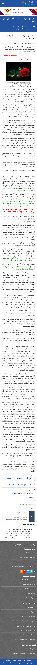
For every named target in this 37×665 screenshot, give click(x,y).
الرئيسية (29, 660)
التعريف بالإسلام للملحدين (28, 584)
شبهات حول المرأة (22, 519)
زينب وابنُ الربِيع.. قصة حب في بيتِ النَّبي (21, 485)
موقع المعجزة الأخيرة (29, 598)
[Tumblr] (31, 571)
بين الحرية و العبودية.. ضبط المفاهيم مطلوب (19, 531)
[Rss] (21, 571)
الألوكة (27, 505)
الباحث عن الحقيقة (22, 513)
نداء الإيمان (25, 508)
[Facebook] (34, 571)
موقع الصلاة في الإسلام (29, 616)
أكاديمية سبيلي (31, 607)
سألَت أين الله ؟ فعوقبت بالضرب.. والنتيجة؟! (19, 533)
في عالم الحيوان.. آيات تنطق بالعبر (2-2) (20, 529)
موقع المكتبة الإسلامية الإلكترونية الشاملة (23, 653)
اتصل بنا (8, 660)
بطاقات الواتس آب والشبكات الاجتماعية (24, 566)
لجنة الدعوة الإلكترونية (29, 553)
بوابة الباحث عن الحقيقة (29, 562)
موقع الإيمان (32, 593)
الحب (24, 338)
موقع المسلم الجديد (30, 612)
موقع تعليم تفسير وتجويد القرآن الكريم (24, 621)
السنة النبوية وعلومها (29, 635)
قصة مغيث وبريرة (11, 519)
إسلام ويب (29, 497)
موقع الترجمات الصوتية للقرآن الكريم (25, 639)
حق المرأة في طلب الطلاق (19, 517)
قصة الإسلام (24, 501)
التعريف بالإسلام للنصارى (28, 580)
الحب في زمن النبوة (22, 515)
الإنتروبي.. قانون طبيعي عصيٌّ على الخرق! (20, 535)
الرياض (13, 494)
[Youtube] (24, 571)
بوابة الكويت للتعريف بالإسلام (27, 557)
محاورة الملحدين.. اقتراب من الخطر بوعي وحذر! (18, 537)
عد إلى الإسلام (21, 660)
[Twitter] (28, 571)
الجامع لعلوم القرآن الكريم (28, 630)
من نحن (14, 660)
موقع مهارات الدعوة (30, 649)
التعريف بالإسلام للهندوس (28, 589)
